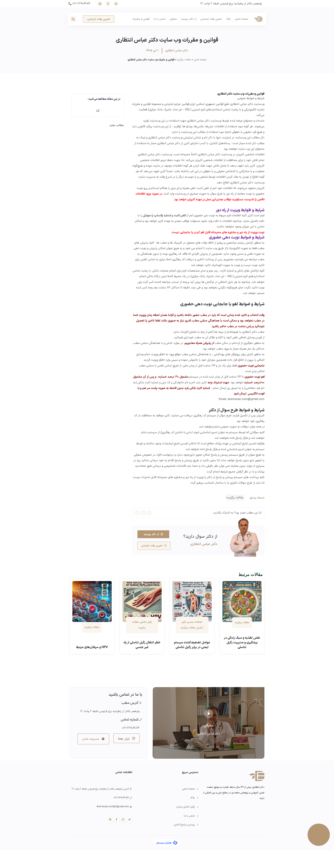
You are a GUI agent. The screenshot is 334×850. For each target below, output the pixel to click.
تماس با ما (160, 19)
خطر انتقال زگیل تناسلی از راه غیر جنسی (142, 645)
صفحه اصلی (241, 19)
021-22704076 (131, 728)
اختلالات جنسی (194, 622)
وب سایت (211, 248)
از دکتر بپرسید (188, 19)
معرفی (173, 19)
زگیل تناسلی (146, 622)
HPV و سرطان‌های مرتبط (92, 647)
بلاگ (228, 19)
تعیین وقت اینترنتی (211, 19)
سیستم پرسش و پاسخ (229, 477)
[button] (73, 19)
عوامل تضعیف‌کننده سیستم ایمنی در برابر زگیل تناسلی (192, 645)
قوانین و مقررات (140, 19)
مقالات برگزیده (184, 60)
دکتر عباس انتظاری (198, 121)
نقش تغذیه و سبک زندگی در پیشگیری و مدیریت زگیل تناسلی (242, 643)
